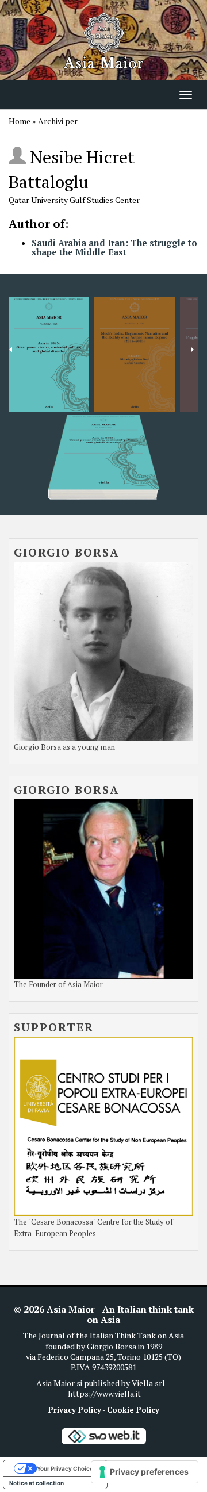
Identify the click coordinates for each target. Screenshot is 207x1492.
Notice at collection (36, 1482)
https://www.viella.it (104, 1393)
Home (19, 121)
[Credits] (103, 1435)
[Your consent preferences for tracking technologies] (144, 1472)
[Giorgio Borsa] (103, 650)
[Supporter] (103, 1124)
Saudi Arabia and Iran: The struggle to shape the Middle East (114, 247)
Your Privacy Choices (67, 1468)
